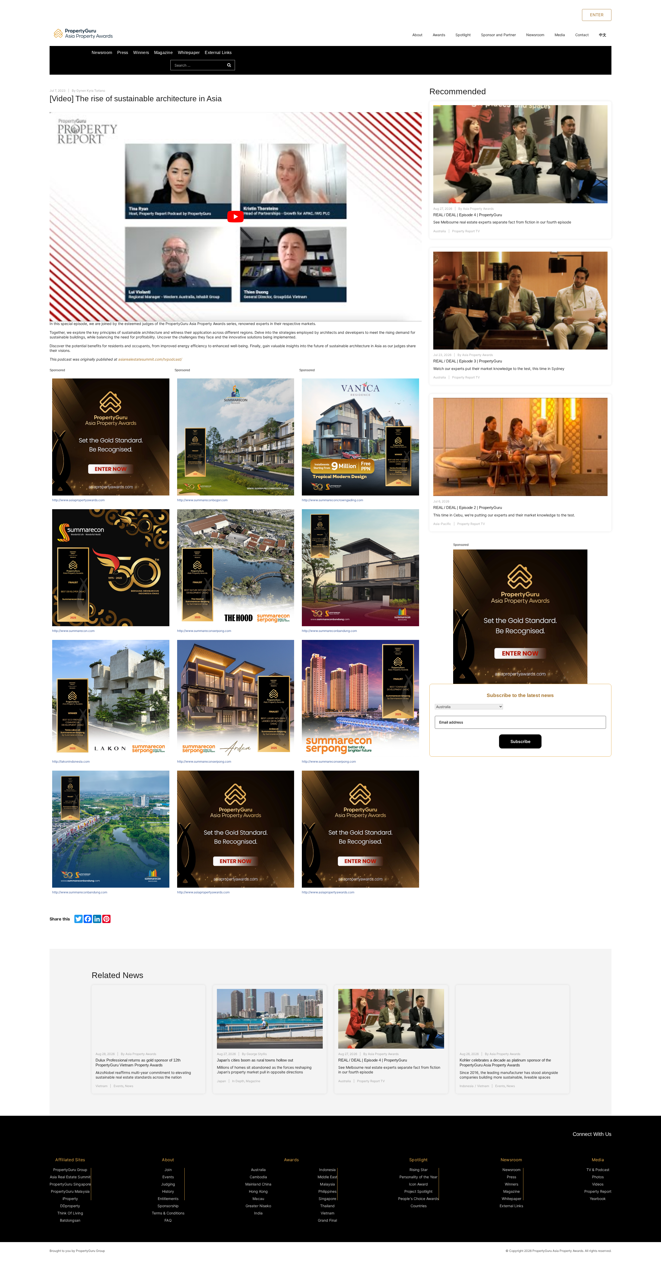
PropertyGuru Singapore (70, 1184)
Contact (582, 35)
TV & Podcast (597, 1169)
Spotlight (463, 35)
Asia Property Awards (478, 209)
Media (560, 35)
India (258, 1213)
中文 (602, 35)
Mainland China (258, 1184)
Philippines (327, 1191)
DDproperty (70, 1206)
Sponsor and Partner (498, 35)
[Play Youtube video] (236, 216)
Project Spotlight (418, 1191)
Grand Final (327, 1220)
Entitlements (168, 1198)
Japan (221, 1081)
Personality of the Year (418, 1177)
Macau (258, 1198)
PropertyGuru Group (70, 1169)
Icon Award (418, 1184)
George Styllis (257, 1054)
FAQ (167, 1220)
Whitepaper (189, 52)
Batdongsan (70, 1220)
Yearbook (598, 1198)
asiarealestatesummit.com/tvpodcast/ (150, 359)
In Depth (238, 1081)
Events (118, 1086)
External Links (218, 52)
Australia (439, 231)
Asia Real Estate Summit (70, 1177)
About (417, 35)
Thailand (327, 1206)
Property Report (597, 1191)
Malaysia (327, 1184)
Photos (598, 1177)
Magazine (163, 52)
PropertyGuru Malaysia (70, 1191)
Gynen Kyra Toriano (90, 90)
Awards (439, 35)
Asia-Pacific (442, 524)
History (168, 1191)
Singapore (327, 1198)
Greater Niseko (258, 1206)
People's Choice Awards (418, 1198)
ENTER (596, 14)
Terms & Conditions (168, 1213)
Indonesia (467, 1086)
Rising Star (419, 1169)
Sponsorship (168, 1206)
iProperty (70, 1198)
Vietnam (101, 1086)
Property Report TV (466, 231)
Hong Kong (258, 1191)
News (129, 1086)
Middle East (327, 1177)
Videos (597, 1184)
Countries (419, 1206)
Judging (168, 1184)
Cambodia (258, 1177)
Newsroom (535, 35)
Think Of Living (70, 1213)
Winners (141, 52)
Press (122, 52)
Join (167, 1169)
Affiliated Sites (70, 1159)
